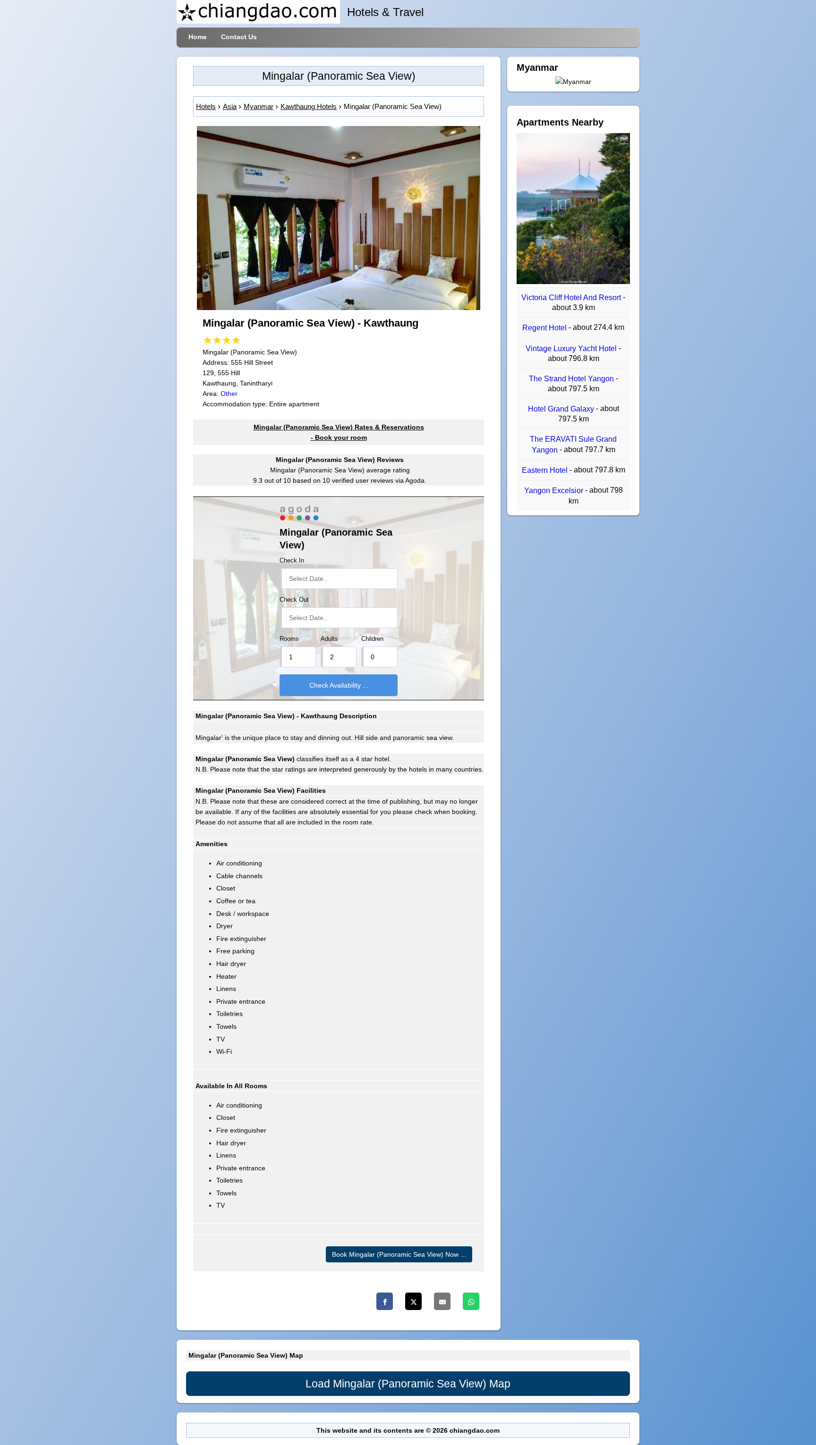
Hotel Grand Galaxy (562, 409)
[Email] (442, 1301)
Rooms (289, 639)
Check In (292, 560)
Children (372, 639)
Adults (329, 639)
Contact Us (239, 37)
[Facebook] (384, 1301)
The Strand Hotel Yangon (572, 379)
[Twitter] (413, 1301)
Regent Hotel (545, 328)
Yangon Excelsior (554, 491)
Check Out (294, 599)
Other (229, 393)
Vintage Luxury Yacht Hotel (572, 348)
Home (197, 37)
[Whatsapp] (471, 1301)
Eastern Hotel (546, 470)
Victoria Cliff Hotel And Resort (572, 298)
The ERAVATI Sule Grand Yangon (573, 445)
